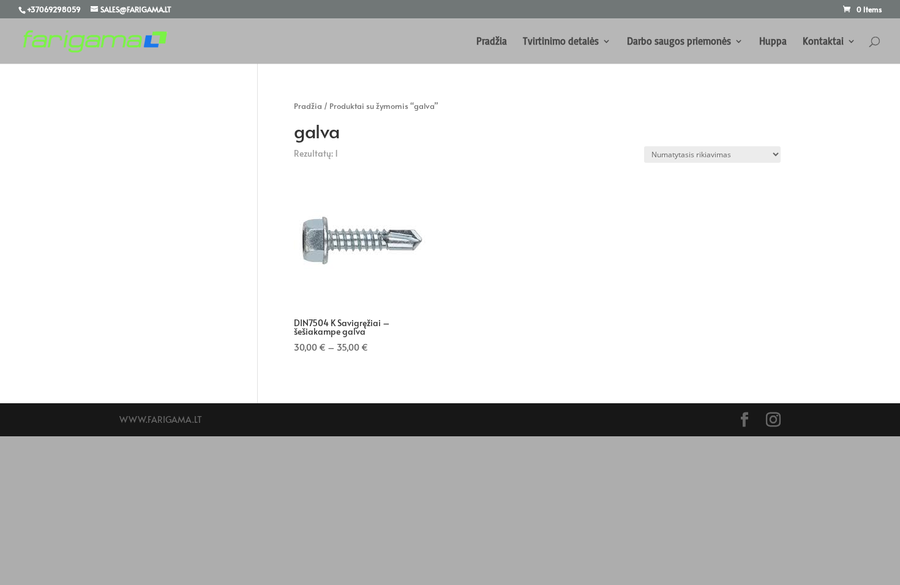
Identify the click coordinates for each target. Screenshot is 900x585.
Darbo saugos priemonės (679, 42)
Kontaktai (823, 42)
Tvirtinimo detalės (561, 42)
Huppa (773, 42)
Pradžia (491, 42)
